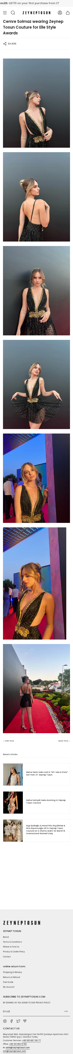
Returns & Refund (11, 977)
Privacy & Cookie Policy (14, 951)
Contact (7, 956)
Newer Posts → (64, 741)
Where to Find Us (11, 947)
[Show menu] (5, 12)
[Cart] (68, 12)
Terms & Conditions (12, 942)
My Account (8, 987)
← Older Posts (8, 741)
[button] (13, 12)
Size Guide (8, 982)
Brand (6, 937)
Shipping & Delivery (12, 972)
